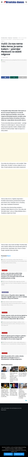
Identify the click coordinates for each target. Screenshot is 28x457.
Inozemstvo (5, 292)
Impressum (3, 410)
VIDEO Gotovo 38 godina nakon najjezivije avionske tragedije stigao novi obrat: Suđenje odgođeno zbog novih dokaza (14, 296)
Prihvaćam (8, 454)
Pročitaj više (19, 454)
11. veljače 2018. (4, 57)
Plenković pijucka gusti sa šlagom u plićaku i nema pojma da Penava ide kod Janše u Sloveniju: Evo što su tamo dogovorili (13, 337)
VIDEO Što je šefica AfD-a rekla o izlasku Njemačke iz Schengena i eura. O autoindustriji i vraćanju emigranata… (12, 357)
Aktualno (4, 270)
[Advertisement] (14, 22)
